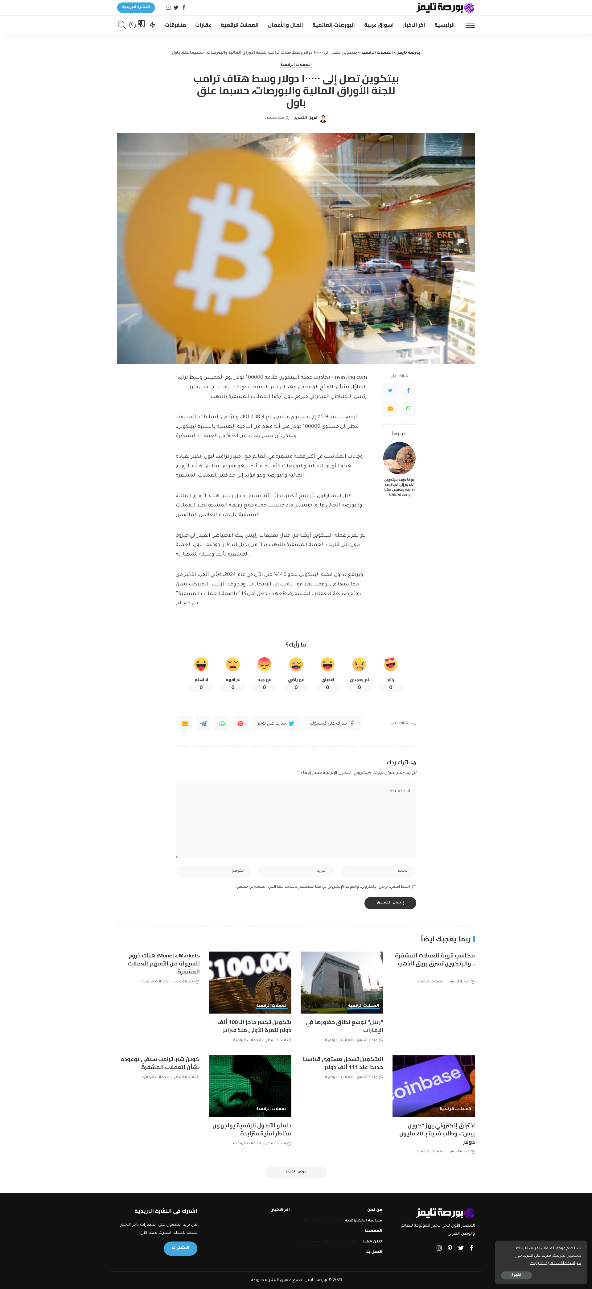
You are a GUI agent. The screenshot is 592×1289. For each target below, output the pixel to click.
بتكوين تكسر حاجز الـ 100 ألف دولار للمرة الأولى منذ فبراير (254, 1026)
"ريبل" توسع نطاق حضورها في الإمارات (344, 1026)
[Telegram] (203, 723)
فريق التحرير (305, 118)
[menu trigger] (467, 25)
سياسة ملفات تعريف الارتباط (555, 1263)
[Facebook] (184, 7)
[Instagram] (439, 1249)
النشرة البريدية (136, 8)
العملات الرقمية (296, 65)
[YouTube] (168, 7)
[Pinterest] (240, 723)
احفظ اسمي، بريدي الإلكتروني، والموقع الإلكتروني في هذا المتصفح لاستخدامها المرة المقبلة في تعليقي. (322, 887)
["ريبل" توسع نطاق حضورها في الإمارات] (342, 983)
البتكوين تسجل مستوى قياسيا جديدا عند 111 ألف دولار (343, 1063)
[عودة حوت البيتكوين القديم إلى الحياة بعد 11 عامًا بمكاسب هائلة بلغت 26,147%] (399, 458)
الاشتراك (180, 1248)
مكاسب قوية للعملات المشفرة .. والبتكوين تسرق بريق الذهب (435, 959)
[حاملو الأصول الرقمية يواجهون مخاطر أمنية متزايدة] (250, 1086)
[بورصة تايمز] (445, 8)
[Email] (390, 408)
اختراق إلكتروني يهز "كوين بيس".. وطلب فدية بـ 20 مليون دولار (437, 1133)
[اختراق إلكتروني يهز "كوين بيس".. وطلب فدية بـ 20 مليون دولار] (434, 1086)
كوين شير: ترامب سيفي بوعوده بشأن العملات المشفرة (160, 1063)
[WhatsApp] (408, 408)
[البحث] (122, 25)
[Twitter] (176, 7)
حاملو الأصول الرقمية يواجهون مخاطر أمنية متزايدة (251, 1129)
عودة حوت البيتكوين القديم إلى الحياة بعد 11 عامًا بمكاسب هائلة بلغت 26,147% (399, 487)
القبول (516, 1275)
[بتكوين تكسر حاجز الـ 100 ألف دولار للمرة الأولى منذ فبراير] (250, 983)
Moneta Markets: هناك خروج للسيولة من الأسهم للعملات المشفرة (164, 963)
